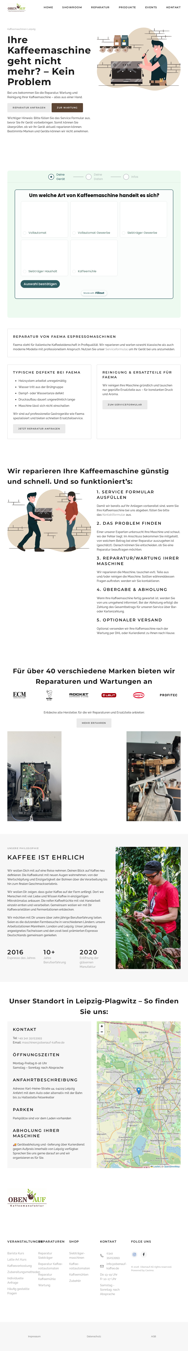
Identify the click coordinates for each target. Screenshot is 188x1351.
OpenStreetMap (172, 1166)
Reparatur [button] (100, 7)
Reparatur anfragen (29, 107)
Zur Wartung (67, 107)
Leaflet (156, 1166)
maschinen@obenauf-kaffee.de (43, 1042)
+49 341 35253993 (30, 1038)
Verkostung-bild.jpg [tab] (142, 963)
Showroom (72, 7)
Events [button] (151, 7)
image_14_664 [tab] (154, 963)
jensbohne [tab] (138, 963)
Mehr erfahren (94, 723)
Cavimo (149, 1270)
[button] (124, 908)
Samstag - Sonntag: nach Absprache (110, 1289)
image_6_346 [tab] (158, 963)
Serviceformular (116, 349)
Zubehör (75, 1281)
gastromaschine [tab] (146, 963)
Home (48, 7)
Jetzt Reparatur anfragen (39, 428)
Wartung (44, 1285)
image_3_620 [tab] (150, 963)
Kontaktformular (113, 514)
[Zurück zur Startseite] (16, 7)
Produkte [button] (127, 7)
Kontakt (173, 7)
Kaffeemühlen (78, 1274)
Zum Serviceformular (125, 404)
